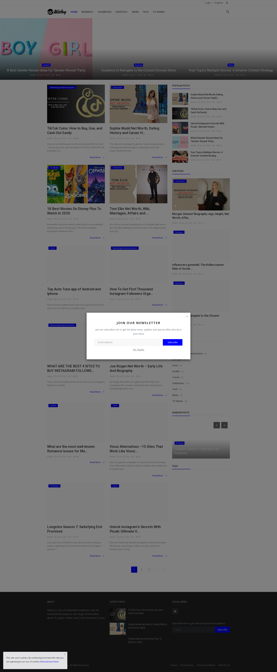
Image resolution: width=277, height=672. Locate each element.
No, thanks (138, 349)
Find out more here (49, 661)
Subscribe (173, 342)
